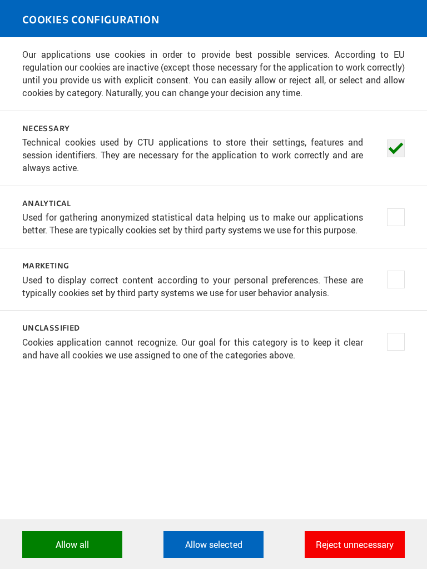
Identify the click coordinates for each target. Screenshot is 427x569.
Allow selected (213, 544)
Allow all (72, 544)
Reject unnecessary (355, 544)
